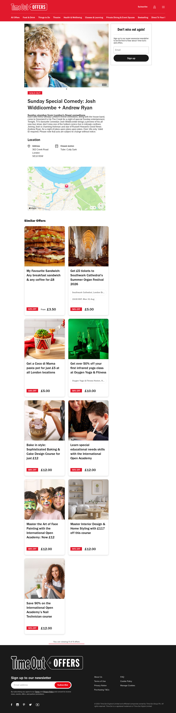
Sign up (131, 58)
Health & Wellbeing (73, 18)
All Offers (22, 22)
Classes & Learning (94, 18)
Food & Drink (29, 18)
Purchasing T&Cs (101, 690)
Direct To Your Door (160, 18)
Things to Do (44, 18)
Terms (37, 692)
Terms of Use (100, 681)
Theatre (56, 18)
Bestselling (143, 18)
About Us (98, 677)
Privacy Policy (48, 692)
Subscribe (142, 7)
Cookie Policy (126, 681)
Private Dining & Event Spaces (120, 18)
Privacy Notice (100, 685)
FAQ (122, 677)
